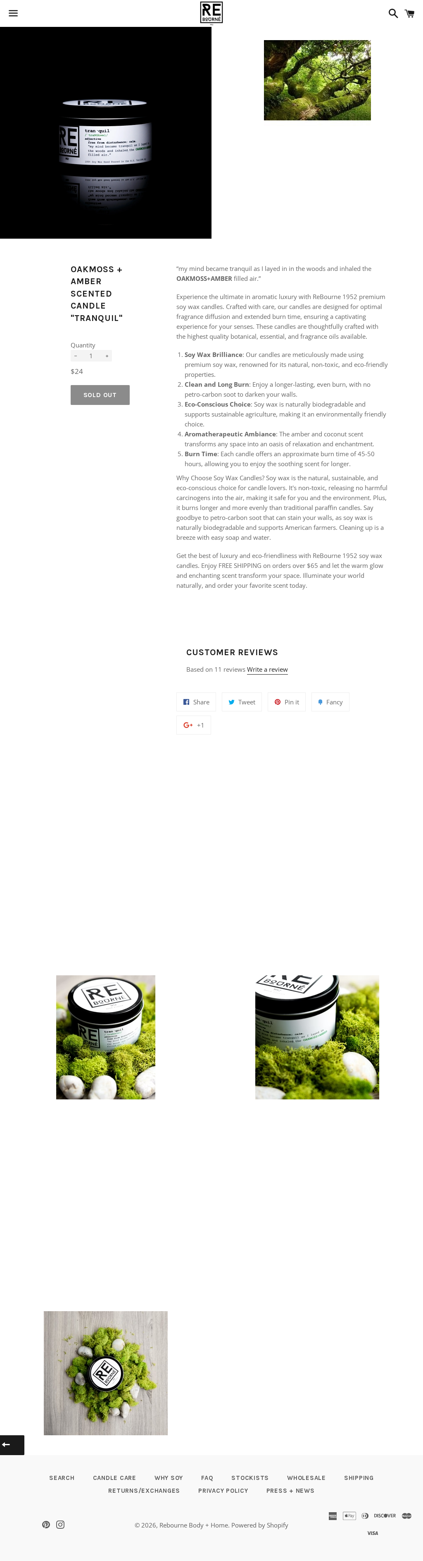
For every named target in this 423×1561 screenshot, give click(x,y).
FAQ (207, 1478)
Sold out (100, 395)
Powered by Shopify (259, 1525)
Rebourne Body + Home (193, 1525)
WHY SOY (168, 1478)
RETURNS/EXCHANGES (144, 1490)
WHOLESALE (306, 1478)
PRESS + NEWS (290, 1490)
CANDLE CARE (114, 1478)
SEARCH (62, 1478)
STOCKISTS (250, 1478)
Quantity (83, 345)
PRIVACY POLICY (223, 1490)
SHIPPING (359, 1478)
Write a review (267, 669)
